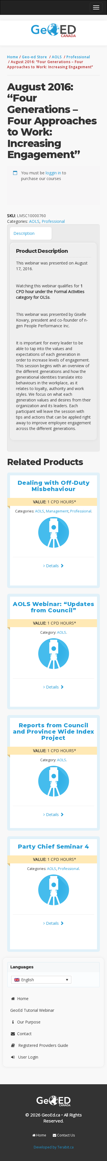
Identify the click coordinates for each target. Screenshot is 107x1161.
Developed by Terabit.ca (54, 1147)
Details (52, 565)
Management (57, 511)
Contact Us (65, 1135)
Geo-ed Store (35, 56)
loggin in (53, 172)
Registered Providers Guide (43, 1045)
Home (13, 56)
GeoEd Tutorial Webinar (32, 1010)
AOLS (57, 56)
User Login (28, 1057)
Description (24, 233)
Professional (78, 56)
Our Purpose (29, 1022)
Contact (24, 1033)
